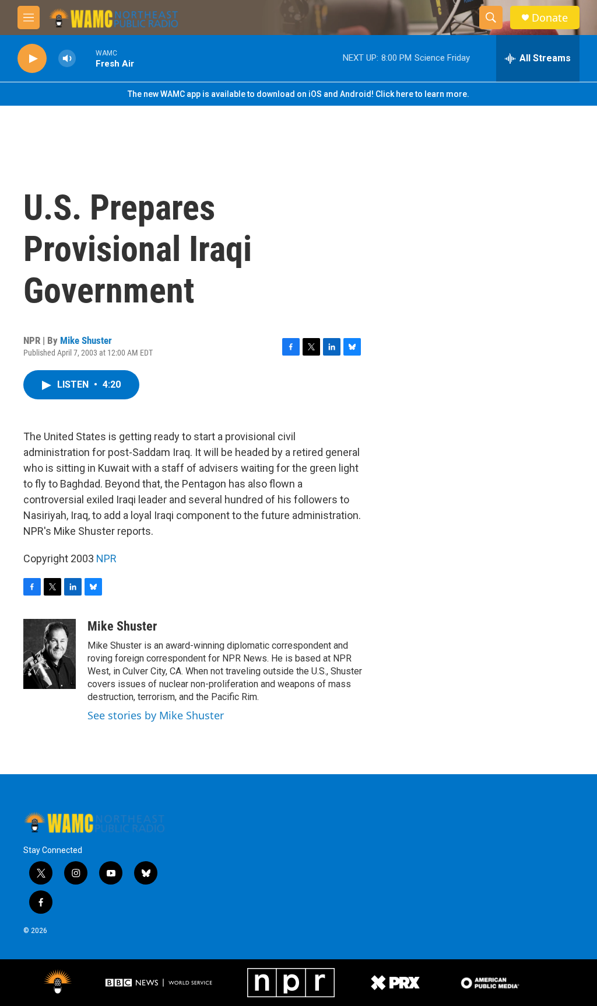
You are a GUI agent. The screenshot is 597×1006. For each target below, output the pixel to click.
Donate (550, 18)
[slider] (85, 58)
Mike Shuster (86, 340)
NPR (106, 558)
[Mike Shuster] (49, 654)
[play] (32, 58)
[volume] (67, 59)
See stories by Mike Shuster (155, 715)
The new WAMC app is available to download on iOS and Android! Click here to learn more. (298, 94)
